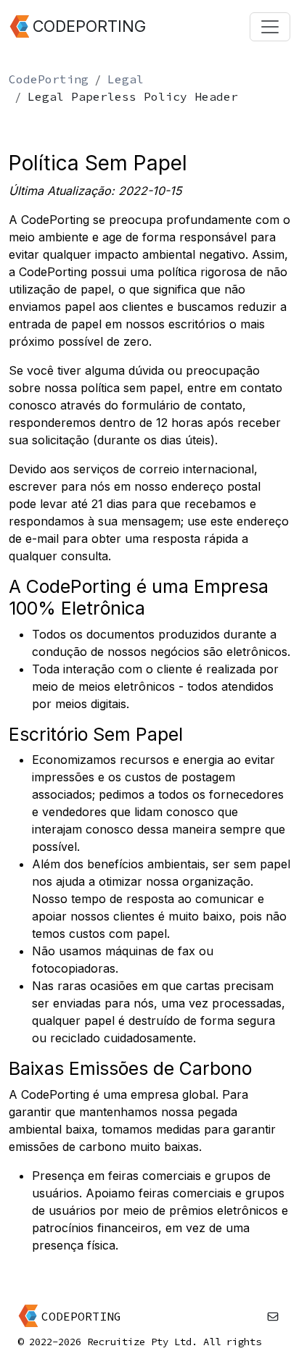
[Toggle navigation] (270, 26)
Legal (125, 79)
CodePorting (49, 79)
